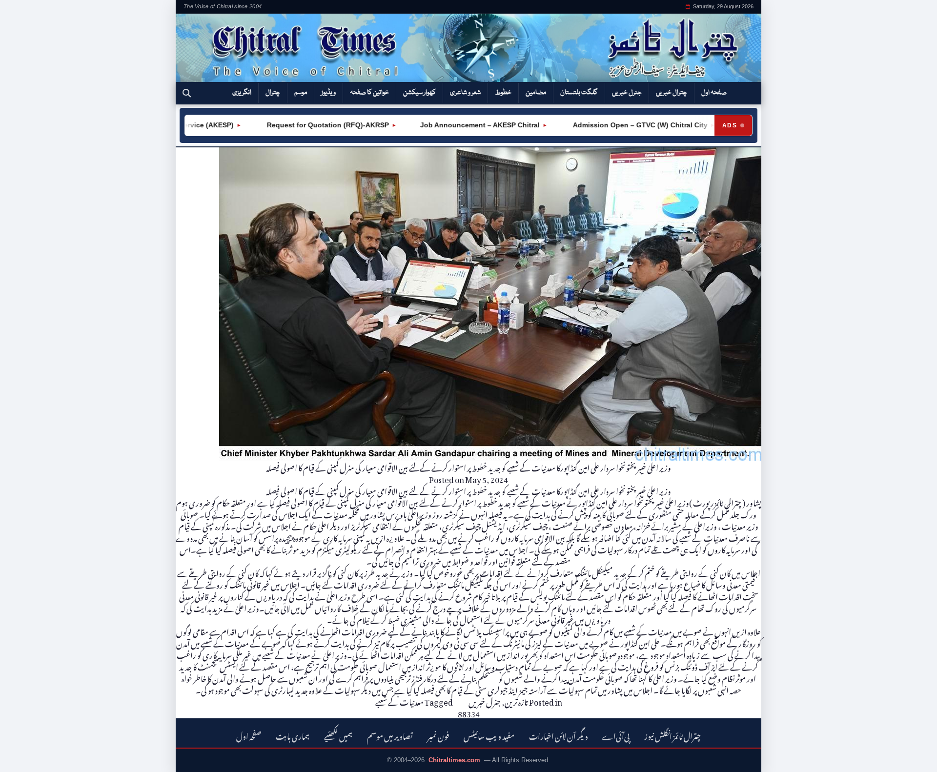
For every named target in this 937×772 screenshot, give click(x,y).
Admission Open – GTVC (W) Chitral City (619, 125)
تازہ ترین (516, 701)
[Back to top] (22, 758)
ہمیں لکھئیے (338, 735)
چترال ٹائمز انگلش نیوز (672, 735)
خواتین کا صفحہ (369, 92)
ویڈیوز (328, 92)
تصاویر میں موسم (390, 735)
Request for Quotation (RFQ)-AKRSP (306, 125)
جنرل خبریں (627, 92)
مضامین (536, 92)
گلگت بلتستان (579, 92)
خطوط (503, 92)
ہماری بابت (292, 735)
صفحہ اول (714, 92)
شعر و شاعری (465, 92)
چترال (272, 92)
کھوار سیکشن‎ (419, 92)
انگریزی (241, 92)
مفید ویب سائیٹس (489, 735)
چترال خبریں (671, 92)
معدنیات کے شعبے (399, 701)
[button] (187, 93)
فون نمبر (438, 735)
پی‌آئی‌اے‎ (616, 735)
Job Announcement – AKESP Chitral (459, 125)
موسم (300, 92)
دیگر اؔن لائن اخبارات (558, 735)
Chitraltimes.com (454, 760)
